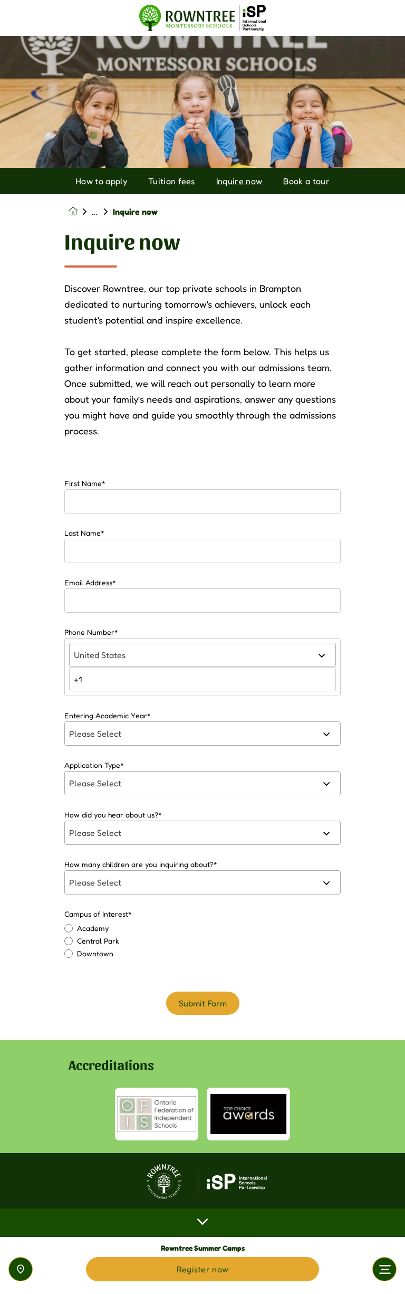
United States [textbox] (100, 655)
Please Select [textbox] (95, 733)
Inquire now (239, 181)
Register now (203, 1269)
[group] (156, 1114)
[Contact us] (20, 1269)
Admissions (102, 211)
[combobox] (202, 655)
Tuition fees (171, 181)
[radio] (202, 928)
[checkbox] (202, 941)
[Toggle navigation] (384, 1269)
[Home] (202, 18)
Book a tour (306, 181)
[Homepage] (80, 211)
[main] (202, 665)
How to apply (101, 181)
